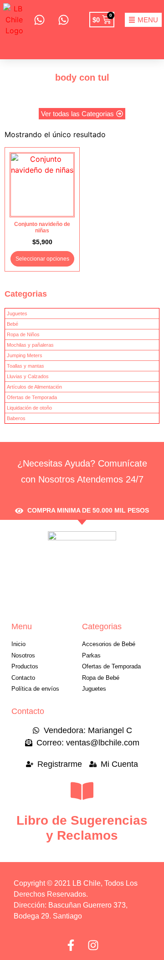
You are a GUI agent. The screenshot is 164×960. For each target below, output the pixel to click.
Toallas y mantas (25, 366)
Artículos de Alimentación (34, 387)
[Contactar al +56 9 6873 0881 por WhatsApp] (39, 20)
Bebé (12, 324)
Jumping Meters (24, 355)
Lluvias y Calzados (28, 376)
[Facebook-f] (71, 945)
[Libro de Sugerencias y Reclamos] (82, 791)
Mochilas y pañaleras (30, 345)
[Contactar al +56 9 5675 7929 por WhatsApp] (63, 20)
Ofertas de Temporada (32, 397)
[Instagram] (93, 945)
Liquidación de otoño (29, 408)
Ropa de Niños (23, 334)
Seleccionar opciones (42, 259)
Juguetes (17, 313)
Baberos (16, 418)
